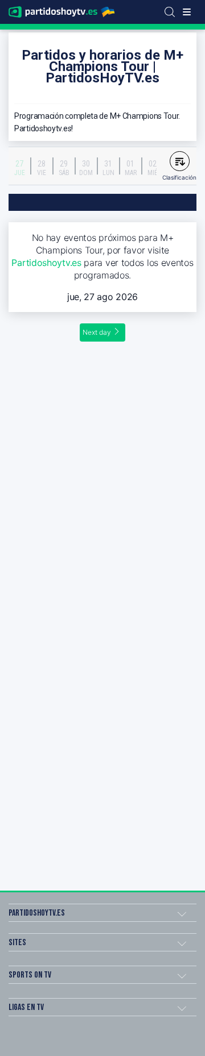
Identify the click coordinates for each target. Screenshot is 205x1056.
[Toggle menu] (186, 12)
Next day (97, 332)
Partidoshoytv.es (46, 262)
